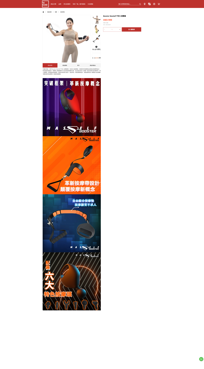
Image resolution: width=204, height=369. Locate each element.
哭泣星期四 (67, 4)
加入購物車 (131, 29)
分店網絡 (90, 4)
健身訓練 (49, 11)
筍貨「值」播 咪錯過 (79, 4)
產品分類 (53, 4)
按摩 (56, 11)
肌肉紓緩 (62, 11)
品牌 (59, 4)
